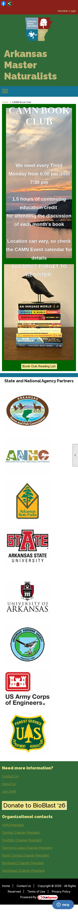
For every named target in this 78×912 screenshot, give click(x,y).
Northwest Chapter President (23, 871)
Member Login (67, 11)
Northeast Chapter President (23, 863)
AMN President (13, 825)
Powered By (28, 897)
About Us (9, 784)
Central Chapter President (21, 832)
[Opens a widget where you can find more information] (63, 905)
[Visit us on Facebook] (3, 3)
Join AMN (9, 791)
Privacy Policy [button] (61, 891)
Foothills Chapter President (22, 840)
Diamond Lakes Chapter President (27, 848)
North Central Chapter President (25, 855)
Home (6, 886)
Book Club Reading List (39, 366)
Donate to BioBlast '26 (34, 805)
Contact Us (10, 776)
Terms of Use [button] (36, 891)
